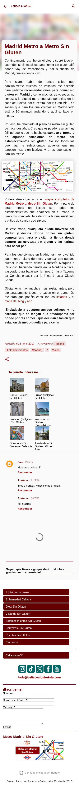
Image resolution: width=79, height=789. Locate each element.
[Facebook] (48, 671)
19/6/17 (29, 462)
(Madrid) (37, 349)
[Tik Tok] (31, 671)
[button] (7, 360)
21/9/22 (35, 480)
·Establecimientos (17, 349)
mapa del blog (14, 301)
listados (62, 297)
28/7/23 (35, 498)
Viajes (55, 349)
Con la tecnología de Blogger (42, 772)
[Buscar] (73, 6)
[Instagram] (22, 671)
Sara (20, 462)
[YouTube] (57, 671)
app (29, 301)
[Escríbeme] (39, 679)
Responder (25, 472)
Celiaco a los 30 (21, 6)
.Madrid (59, 343)
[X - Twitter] (40, 671)
